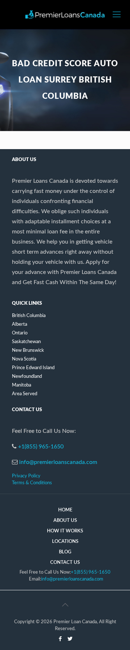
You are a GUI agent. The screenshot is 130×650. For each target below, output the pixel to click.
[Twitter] (70, 639)
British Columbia (29, 315)
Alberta (19, 324)
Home (65, 510)
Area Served (24, 394)
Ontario (19, 333)
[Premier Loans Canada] (65, 14)
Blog (65, 552)
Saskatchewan (26, 341)
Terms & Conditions (32, 483)
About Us (65, 520)
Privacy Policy (26, 476)
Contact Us (65, 562)
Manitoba (21, 385)
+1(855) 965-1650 (41, 446)
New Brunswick (28, 350)
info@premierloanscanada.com (58, 462)
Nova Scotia (24, 359)
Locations (65, 541)
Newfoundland (27, 376)
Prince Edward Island (33, 368)
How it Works (65, 531)
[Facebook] (60, 639)
